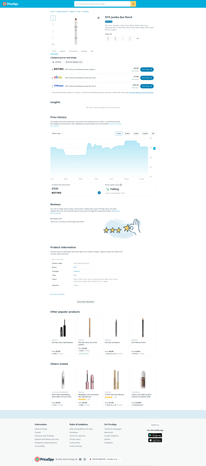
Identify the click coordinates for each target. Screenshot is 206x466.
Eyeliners (86, 11)
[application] (103, 158)
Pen (75, 275)
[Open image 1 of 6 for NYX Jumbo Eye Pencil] (76, 31)
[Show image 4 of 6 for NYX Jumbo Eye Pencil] (53, 38)
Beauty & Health (62, 11)
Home (52, 11)
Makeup (72, 11)
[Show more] (52, 69)
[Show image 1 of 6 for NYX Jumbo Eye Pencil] (53, 18)
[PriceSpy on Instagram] (84, 459)
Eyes (78, 11)
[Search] (133, 4)
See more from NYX (57, 294)
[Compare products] (98, 17)
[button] (53, 44)
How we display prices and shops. (141, 92)
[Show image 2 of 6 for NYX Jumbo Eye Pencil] (53, 24)
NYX (75, 267)
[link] (63, 335)
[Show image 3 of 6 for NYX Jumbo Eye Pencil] (53, 31)
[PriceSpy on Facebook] (80, 459)
